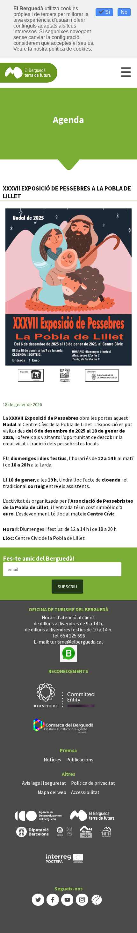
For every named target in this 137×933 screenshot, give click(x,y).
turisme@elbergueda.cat (76, 642)
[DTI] (64, 727)
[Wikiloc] (96, 899)
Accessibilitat (85, 792)
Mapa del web (52, 792)
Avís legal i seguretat (44, 783)
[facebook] (53, 899)
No (124, 12)
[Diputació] (32, 831)
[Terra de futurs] (92, 815)
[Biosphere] (64, 695)
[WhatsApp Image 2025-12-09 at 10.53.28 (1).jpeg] (68, 297)
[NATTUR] (106, 831)
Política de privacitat (93, 783)
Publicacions (79, 760)
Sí (107, 12)
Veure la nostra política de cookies (52, 49)
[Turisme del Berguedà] (28, 72)
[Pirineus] (86, 831)
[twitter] (38, 899)
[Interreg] (64, 858)
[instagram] (82, 899)
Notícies (52, 760)
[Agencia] (38, 815)
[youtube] (67, 899)
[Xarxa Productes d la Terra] (64, 831)
